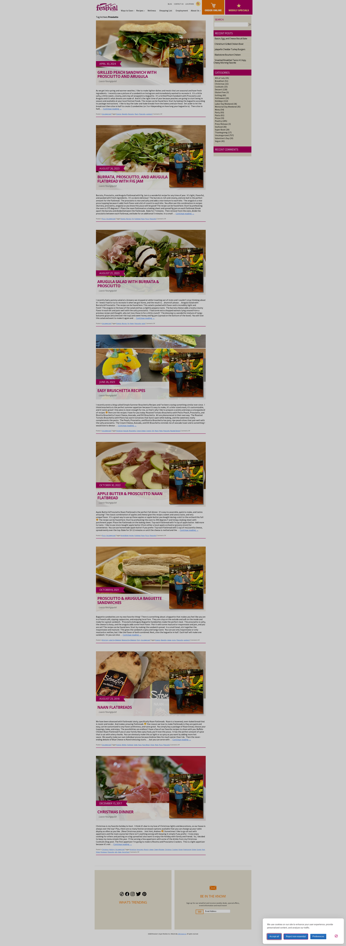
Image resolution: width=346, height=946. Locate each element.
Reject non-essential (296, 936)
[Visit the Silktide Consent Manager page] (336, 936)
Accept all (274, 936)
